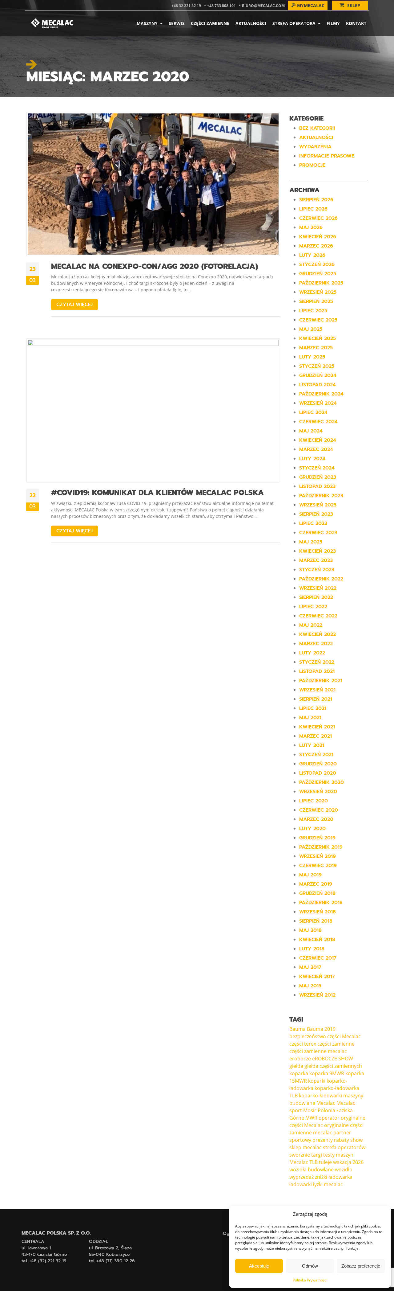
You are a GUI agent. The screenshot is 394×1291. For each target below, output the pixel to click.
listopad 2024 (317, 384)
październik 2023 (321, 495)
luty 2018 (311, 949)
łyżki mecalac (328, 1184)
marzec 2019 (315, 884)
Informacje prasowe (326, 156)
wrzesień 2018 (317, 912)
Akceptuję (259, 1265)
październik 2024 (321, 394)
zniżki (321, 1177)
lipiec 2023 (313, 523)
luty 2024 (312, 458)
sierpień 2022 (316, 597)
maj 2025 (310, 329)
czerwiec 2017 (317, 958)
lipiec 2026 (313, 209)
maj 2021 (310, 717)
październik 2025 (321, 283)
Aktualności (250, 23)
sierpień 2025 (316, 301)
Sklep (353, 5)
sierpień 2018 (315, 921)
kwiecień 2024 (317, 440)
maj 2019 (310, 875)
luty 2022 (312, 653)
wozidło (343, 1169)
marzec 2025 (316, 347)
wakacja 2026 (348, 1162)
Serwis (177, 23)
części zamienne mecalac (318, 1051)
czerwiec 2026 (318, 218)
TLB (313, 1162)
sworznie (299, 1154)
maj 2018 (310, 930)
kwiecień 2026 (317, 236)
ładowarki (300, 1184)
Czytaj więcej (74, 304)
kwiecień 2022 (317, 634)
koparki (316, 1080)
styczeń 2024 (317, 468)
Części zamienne (210, 23)
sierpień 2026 (316, 199)
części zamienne (336, 1043)
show (356, 1140)
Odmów (310, 1265)
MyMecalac (310, 5)
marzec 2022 (316, 643)
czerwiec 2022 (318, 616)
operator (329, 1117)
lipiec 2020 (313, 801)
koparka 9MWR (326, 1073)
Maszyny (148, 23)
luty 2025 (312, 357)
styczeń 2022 (316, 662)
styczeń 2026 (317, 264)
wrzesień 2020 (318, 791)
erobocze (300, 1058)
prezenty (322, 1140)
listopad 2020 (317, 773)
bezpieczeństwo (307, 1036)
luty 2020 (312, 828)
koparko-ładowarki (320, 1095)
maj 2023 (310, 542)
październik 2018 (321, 902)
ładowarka (340, 1177)
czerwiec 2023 (318, 532)
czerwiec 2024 (318, 421)
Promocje (312, 165)
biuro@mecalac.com (263, 5)
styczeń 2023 (316, 569)
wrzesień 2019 (317, 856)
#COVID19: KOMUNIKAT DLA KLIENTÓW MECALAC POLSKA (157, 492)
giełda (296, 1066)
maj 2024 (311, 431)
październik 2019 (321, 847)
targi (316, 1154)
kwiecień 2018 (317, 939)
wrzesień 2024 (318, 403)
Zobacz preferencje (360, 1265)
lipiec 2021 (312, 708)
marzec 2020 (316, 819)
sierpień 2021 (315, 699)
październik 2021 (320, 680)
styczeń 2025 (316, 366)
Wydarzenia (315, 146)
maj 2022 (310, 625)
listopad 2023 (317, 486)
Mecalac (325, 1103)
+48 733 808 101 (221, 5)
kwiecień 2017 (317, 976)
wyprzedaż (301, 1177)
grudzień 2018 (317, 893)
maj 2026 (311, 227)
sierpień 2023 (316, 514)
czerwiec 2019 (318, 865)
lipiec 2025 (313, 310)
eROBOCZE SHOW (332, 1058)
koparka (298, 1073)
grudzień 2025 (317, 273)
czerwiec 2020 (318, 810)
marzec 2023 (316, 560)
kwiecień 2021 (317, 727)
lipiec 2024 (313, 412)
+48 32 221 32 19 (186, 5)
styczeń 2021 (316, 754)
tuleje (325, 1162)
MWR (311, 1117)
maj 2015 (310, 986)
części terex (302, 1043)
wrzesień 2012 (317, 995)
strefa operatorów (344, 1147)
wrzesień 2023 (317, 505)
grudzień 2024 (317, 375)
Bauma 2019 (321, 1029)
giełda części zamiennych (333, 1066)
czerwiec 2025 (318, 320)
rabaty (341, 1140)
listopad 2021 (317, 671)
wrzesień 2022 (317, 588)
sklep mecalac (305, 1147)
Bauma (297, 1029)
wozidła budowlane (311, 1169)
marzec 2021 (315, 736)
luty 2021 (311, 745)
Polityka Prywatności (310, 1280)
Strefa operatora (294, 23)
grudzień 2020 (318, 764)
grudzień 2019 (317, 838)
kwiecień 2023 (317, 551)
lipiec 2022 (313, 606)
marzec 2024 (316, 449)
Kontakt (356, 23)
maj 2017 (310, 967)
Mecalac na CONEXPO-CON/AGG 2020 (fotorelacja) (154, 266)
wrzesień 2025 (317, 292)
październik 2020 (321, 782)
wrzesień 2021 (317, 690)
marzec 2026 (316, 246)
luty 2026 (312, 255)
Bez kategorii (317, 128)
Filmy (333, 23)
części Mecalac (344, 1036)
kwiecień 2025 (317, 338)
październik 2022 (321, 579)
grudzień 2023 (317, 477)
